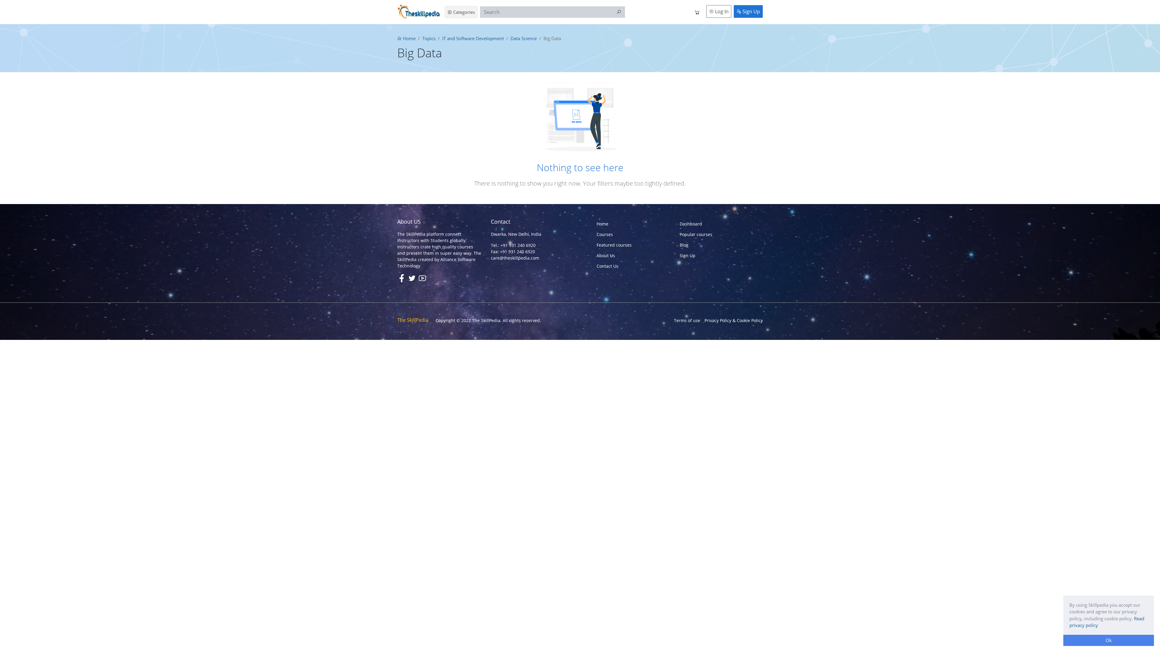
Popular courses (696, 234)
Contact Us (607, 266)
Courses (605, 234)
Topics (429, 38)
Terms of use (687, 320)
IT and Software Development (473, 38)
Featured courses (614, 245)
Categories (463, 12)
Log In (721, 11)
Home (409, 38)
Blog (684, 245)
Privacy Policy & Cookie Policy (733, 320)
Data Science (524, 38)
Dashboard (691, 224)
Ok (1109, 640)
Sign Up (750, 11)
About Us (606, 255)
